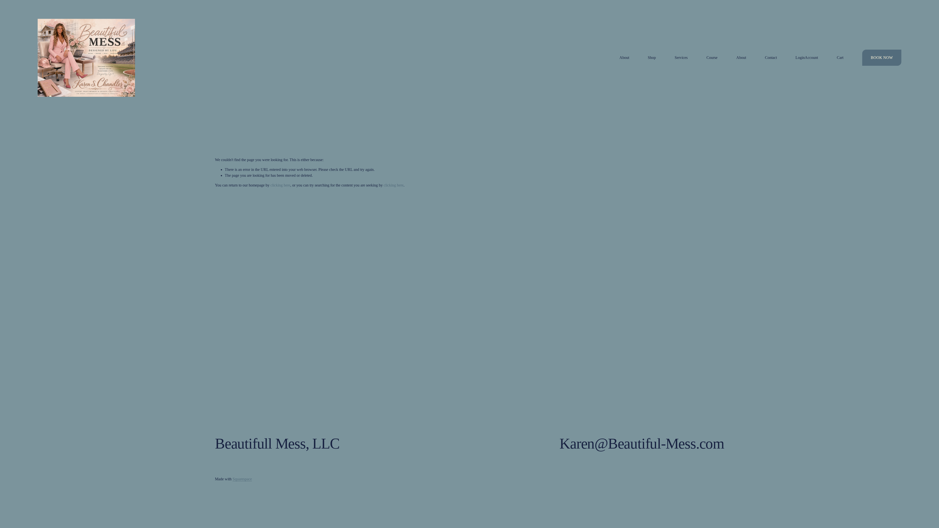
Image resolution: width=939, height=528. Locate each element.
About (624, 57)
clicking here (280, 185)
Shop (652, 57)
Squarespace (242, 479)
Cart (840, 57)
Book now (882, 57)
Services (681, 57)
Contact (771, 57)
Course (711, 57)
